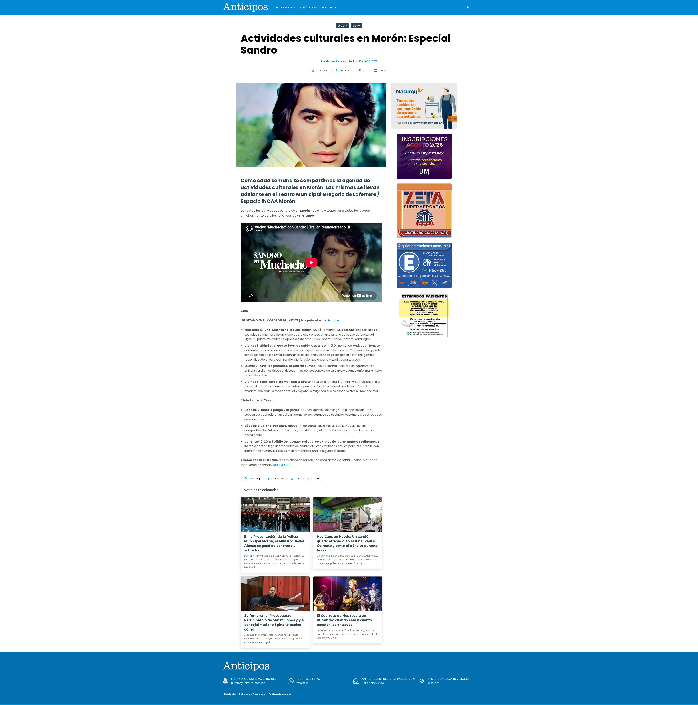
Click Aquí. (281, 465)
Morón (356, 25)
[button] (469, 7)
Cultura (342, 25)
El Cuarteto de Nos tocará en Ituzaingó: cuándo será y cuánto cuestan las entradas (344, 620)
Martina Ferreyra (336, 61)
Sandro (333, 320)
